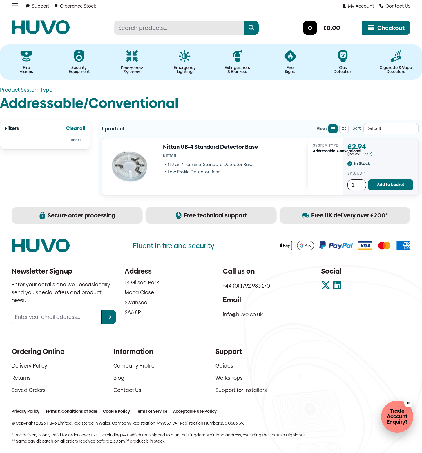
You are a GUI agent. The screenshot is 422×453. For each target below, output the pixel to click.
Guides (224, 365)
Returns (21, 377)
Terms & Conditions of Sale (71, 411)
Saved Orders (29, 390)
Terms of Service (151, 411)
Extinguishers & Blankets (237, 69)
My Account (361, 6)
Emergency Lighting (185, 69)
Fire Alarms (26, 69)
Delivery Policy (29, 365)
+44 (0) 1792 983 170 (246, 285)
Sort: (357, 128)
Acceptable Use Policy (195, 411)
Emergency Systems (132, 70)
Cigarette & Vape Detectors (396, 69)
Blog (118, 377)
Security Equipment (79, 69)
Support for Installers (241, 390)
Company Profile (134, 365)
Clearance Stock (78, 6)
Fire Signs (290, 69)
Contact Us (397, 6)
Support (40, 6)
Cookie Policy (116, 411)
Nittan (170, 155)
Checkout (391, 28)
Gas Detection (343, 69)
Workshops (229, 377)
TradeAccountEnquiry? (397, 416)
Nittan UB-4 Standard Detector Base (210, 147)
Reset (76, 139)
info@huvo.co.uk (243, 314)
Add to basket (390, 185)
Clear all (75, 128)
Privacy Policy (25, 411)
